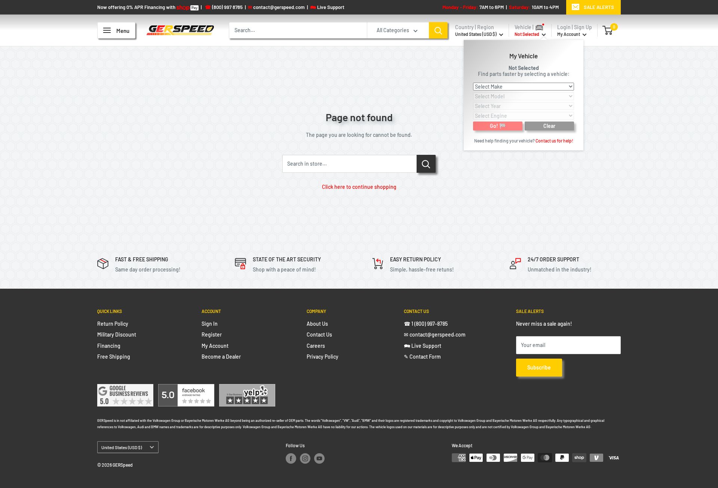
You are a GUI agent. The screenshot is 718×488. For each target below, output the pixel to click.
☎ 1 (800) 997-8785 (426, 323)
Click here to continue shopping (359, 187)
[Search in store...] (426, 164)
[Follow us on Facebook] (291, 458)
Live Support (327, 7)
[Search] (438, 30)
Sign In (210, 323)
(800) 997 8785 (224, 7)
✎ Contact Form (422, 356)
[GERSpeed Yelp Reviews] (247, 389)
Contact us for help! (554, 140)
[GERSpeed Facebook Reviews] (186, 389)
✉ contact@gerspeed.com (435, 334)
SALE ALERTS (599, 7)
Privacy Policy (322, 356)
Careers (316, 346)
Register (212, 334)
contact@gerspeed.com (276, 7)
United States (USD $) (121, 447)
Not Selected (524, 67)
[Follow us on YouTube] (319, 458)
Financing (108, 346)
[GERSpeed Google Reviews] (125, 389)
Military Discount (116, 334)
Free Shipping (113, 356)
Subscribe (539, 367)
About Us (317, 323)
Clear (549, 125)
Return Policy (112, 323)
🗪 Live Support (422, 346)
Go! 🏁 (498, 125)
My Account (569, 34)
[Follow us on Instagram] (305, 458)
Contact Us (319, 334)
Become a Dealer (221, 356)
